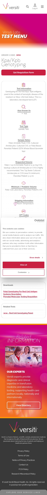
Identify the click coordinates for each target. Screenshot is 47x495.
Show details (35, 258)
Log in (35, 8)
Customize (22, 272)
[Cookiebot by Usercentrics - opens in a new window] (34, 220)
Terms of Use (23, 456)
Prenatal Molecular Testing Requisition (20, 297)
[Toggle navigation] (42, 6)
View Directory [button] (23, 405)
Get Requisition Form (23, 72)
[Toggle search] (27, 7)
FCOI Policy (23, 469)
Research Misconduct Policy (23, 474)
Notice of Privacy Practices (23, 460)
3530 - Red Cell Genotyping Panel (18, 313)
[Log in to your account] (35, 5)
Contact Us (23, 465)
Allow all (23, 265)
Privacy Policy (23, 451)
